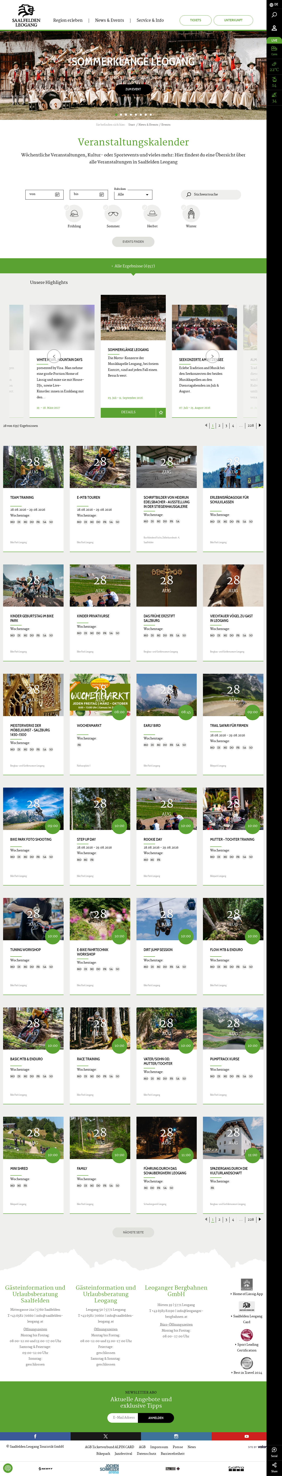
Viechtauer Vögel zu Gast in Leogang (231, 618)
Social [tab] (274, 1456)
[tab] (274, 4)
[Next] (253, 75)
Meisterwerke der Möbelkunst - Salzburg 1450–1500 (30, 730)
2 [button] (121, 115)
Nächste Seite (133, 1232)
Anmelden (156, 1418)
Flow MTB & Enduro (226, 949)
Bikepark (103, 1454)
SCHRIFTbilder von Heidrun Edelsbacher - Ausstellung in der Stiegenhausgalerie (167, 502)
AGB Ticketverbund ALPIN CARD (109, 1447)
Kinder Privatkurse (93, 616)
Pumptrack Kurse (224, 1059)
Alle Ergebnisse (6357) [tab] (134, 266)
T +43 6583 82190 (161, 1311)
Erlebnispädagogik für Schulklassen (229, 499)
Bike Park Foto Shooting (30, 839)
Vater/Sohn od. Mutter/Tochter (158, 1061)
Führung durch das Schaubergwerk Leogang (165, 1170)
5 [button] (136, 115)
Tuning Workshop (25, 949)
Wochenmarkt (89, 725)
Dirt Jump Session (158, 949)
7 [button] (146, 115)
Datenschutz (146, 1454)
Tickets (195, 20)
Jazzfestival (123, 1454)
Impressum (159, 1447)
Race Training (88, 1059)
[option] (133, 75)
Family (82, 1168)
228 (251, 426)
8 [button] (151, 115)
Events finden (133, 242)
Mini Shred (19, 1168)
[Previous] (54, 356)
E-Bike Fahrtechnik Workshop (92, 952)
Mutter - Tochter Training (232, 839)
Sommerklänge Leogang (128, 350)
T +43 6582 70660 (21, 1316)
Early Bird (152, 725)
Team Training (22, 497)
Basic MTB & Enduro (26, 1059)
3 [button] (126, 115)
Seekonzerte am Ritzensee (201, 359)
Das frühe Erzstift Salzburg (159, 618)
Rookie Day (153, 839)
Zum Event (133, 89)
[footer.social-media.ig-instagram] (176, 1436)
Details (128, 412)
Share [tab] (274, 1471)
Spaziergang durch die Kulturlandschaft (229, 1170)
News (192, 1447)
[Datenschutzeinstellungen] (8, 1468)
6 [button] (141, 115)
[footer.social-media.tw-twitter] (106, 1436)
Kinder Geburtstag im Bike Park (32, 618)
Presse (178, 1447)
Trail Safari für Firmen (229, 725)
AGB (142, 1447)
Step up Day (86, 839)
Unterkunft (233, 20)
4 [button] (131, 115)
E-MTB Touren (88, 497)
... (241, 426)
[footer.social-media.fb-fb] (35, 1436)
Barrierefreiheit (173, 1454)
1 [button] (116, 114)
